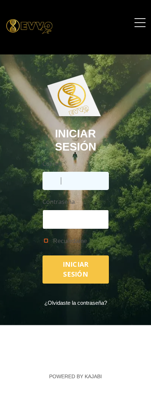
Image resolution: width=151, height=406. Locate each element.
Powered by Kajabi (75, 376)
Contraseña (59, 202)
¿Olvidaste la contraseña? (75, 303)
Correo (52, 164)
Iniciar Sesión (76, 269)
